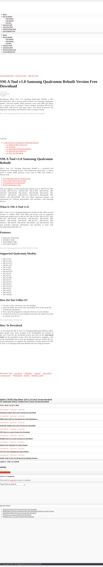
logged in (13, 480)
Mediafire (28, 373)
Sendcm (27, 375)
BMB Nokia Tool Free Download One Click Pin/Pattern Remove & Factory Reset (28, 511)
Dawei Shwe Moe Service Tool (14, 181)
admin (4, 95)
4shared (37, 373)
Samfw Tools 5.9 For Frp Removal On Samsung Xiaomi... (19, 458)
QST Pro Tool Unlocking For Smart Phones (14, 451)
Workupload (17, 375)
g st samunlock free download (14, 183)
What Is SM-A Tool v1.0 (16, 145)
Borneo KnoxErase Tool (12, 185)
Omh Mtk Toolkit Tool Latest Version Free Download (17, 425)
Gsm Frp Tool (7, 25)
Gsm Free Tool (8, 27)
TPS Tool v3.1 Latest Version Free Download (15, 432)
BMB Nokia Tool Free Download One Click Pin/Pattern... (19, 419)
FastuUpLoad (5, 375)
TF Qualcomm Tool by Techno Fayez (16, 179)
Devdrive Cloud (37, 375)
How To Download (14, 153)
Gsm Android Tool (9, 31)
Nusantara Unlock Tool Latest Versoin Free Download (18, 412)
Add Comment (4, 93)
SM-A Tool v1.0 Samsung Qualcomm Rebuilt (20, 143)
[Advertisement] (25, 5)
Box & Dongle (7, 16)
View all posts (5, 472)
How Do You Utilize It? (16, 151)
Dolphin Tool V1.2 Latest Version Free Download (16, 438)
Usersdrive (18, 373)
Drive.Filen (47, 373)
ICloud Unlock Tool (9, 29)
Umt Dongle (10, 21)
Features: (11, 147)
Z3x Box (8, 23)
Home (5, 14)
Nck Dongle (9, 18)
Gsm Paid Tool (21, 442)
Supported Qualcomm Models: (18, 149)
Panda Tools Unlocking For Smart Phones (14, 445)
